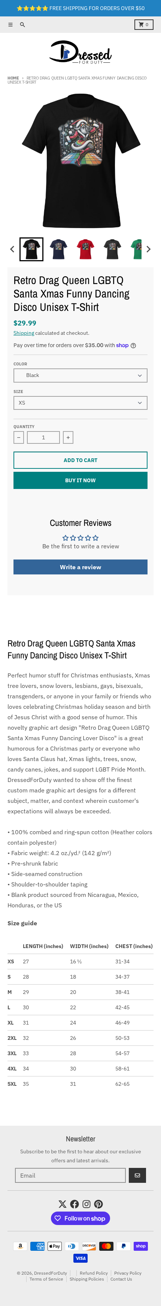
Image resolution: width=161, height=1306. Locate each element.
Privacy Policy (128, 1273)
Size (18, 391)
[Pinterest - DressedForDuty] (98, 1204)
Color (20, 364)
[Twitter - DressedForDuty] (62, 1204)
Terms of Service (46, 1279)
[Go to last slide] (12, 249)
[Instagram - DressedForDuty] (86, 1204)
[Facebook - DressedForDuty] (74, 1204)
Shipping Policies (87, 1279)
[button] (31, 249)
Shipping (23, 333)
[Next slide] (148, 249)
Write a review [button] (80, 567)
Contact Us (121, 1279)
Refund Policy (94, 1273)
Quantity (23, 426)
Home (13, 78)
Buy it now (80, 480)
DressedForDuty (50, 1273)
